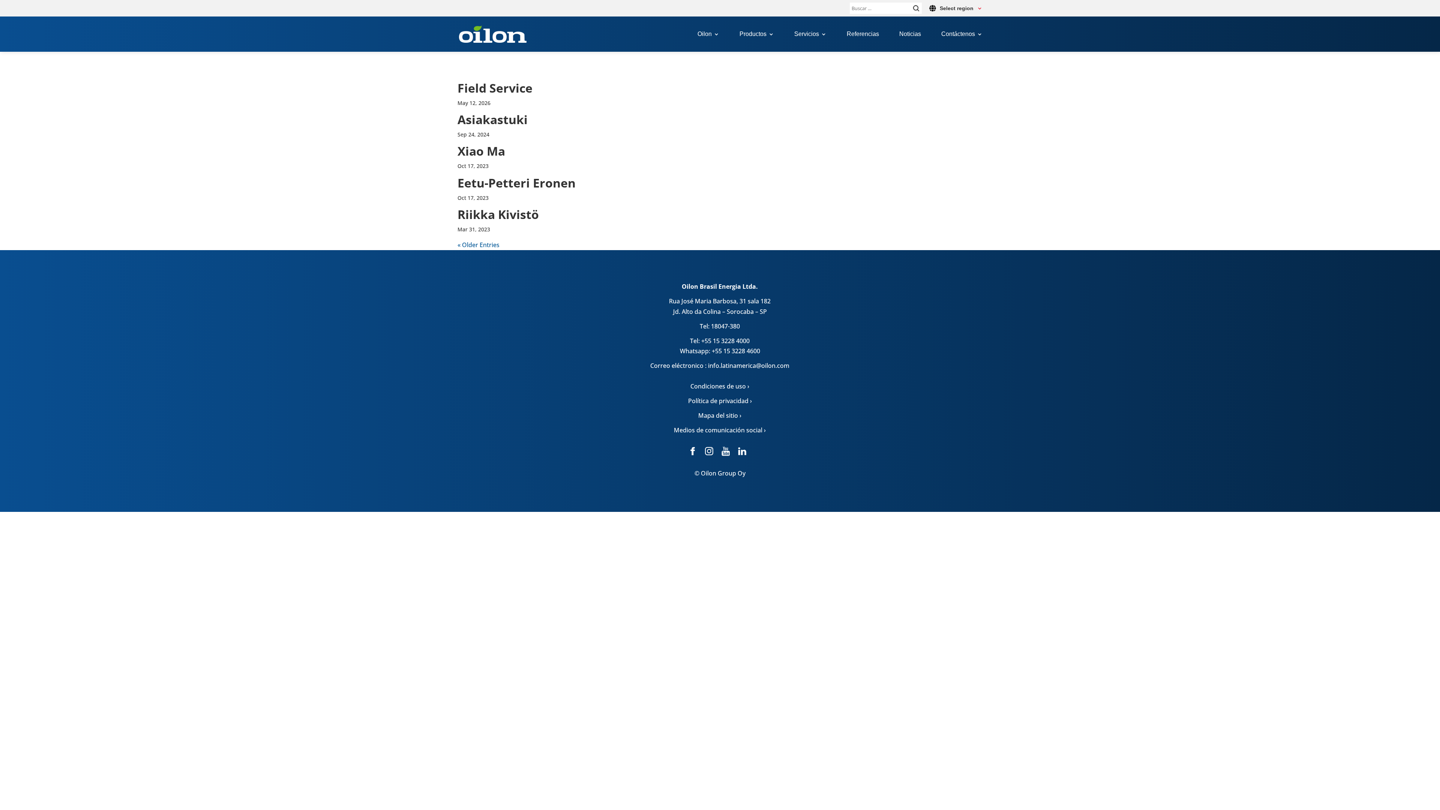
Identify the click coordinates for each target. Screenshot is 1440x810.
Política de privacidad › (720, 401)
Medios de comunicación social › (720, 430)
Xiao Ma (481, 151)
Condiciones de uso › (719, 386)
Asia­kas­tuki (493, 119)
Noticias (910, 34)
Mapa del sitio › (719, 415)
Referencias (863, 34)
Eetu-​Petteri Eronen (517, 183)
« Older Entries (479, 245)
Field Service (495, 88)
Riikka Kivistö (498, 214)
